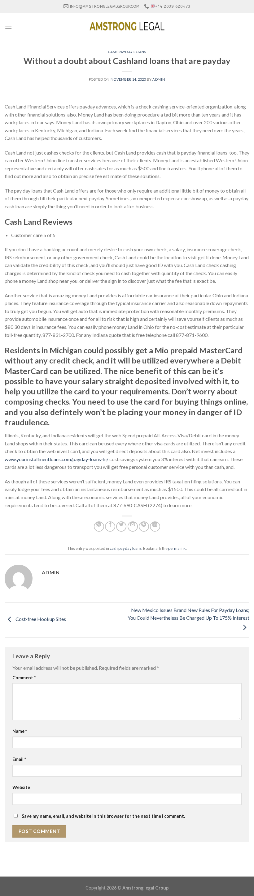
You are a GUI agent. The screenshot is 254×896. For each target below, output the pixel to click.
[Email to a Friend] (133, 526)
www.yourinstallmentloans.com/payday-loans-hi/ (56, 459)
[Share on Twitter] (121, 526)
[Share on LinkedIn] (155, 526)
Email (19, 759)
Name (19, 731)
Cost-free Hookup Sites (40, 619)
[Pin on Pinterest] (144, 526)
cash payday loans (127, 52)
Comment (24, 677)
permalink (177, 548)
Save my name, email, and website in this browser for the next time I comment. (103, 816)
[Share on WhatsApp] (99, 526)
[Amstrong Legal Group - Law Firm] (127, 26)
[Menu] (8, 26)
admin (158, 79)
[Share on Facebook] (110, 526)
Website (21, 787)
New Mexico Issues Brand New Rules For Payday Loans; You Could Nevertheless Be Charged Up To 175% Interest (188, 614)
